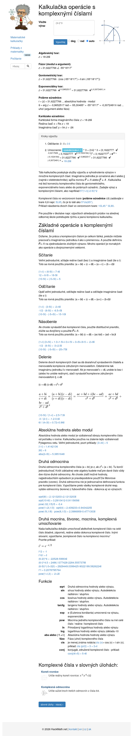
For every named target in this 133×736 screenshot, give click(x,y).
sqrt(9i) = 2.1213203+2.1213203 (57, 496)
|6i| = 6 (42, 450)
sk (90, 729)
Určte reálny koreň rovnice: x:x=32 (66, 673)
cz (85, 729)
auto (91, 41)
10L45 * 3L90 (106, 206)
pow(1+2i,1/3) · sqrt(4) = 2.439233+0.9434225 (65, 507)
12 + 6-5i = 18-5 (48, 275)
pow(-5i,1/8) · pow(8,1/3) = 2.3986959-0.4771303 (67, 511)
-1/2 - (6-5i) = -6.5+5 (50, 310)
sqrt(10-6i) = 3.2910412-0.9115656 (59, 500)
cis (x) (99, 642)
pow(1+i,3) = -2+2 (49, 574)
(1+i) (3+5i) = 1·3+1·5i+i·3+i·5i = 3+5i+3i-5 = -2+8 (66, 342)
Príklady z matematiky (20, 50)
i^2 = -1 (43, 551)
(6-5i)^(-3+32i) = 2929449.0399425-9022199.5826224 (70, 566)
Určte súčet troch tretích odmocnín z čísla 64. (70, 689)
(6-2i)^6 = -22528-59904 (53, 559)
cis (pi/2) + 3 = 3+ (87, 646)
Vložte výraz (42, 24)
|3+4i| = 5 (102, 443)
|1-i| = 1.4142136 (48, 446)
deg (73, 41)
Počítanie (16, 58)
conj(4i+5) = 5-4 (77, 653)
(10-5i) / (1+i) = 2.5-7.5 (52, 415)
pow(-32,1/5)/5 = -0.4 (50, 504)
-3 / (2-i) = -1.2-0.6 (49, 419)
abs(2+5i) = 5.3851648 (52, 454)
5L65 (58, 202)
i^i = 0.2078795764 (50, 570)
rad (82, 41)
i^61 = (43, 555)
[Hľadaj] (28, 66)
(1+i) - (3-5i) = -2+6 (49, 307)
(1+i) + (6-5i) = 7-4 (49, 271)
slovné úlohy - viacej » (52, 704)
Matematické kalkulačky (18, 39)
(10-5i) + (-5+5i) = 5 (49, 279)
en (80, 729)
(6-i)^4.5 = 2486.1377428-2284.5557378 (62, 562)
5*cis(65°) (86, 202)
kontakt (73, 729)
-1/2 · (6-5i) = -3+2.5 (50, 345)
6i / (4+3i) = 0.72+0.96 (51, 422)
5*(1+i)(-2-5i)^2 (88, 191)
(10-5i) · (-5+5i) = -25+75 (53, 349)
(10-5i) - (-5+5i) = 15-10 (52, 314)
